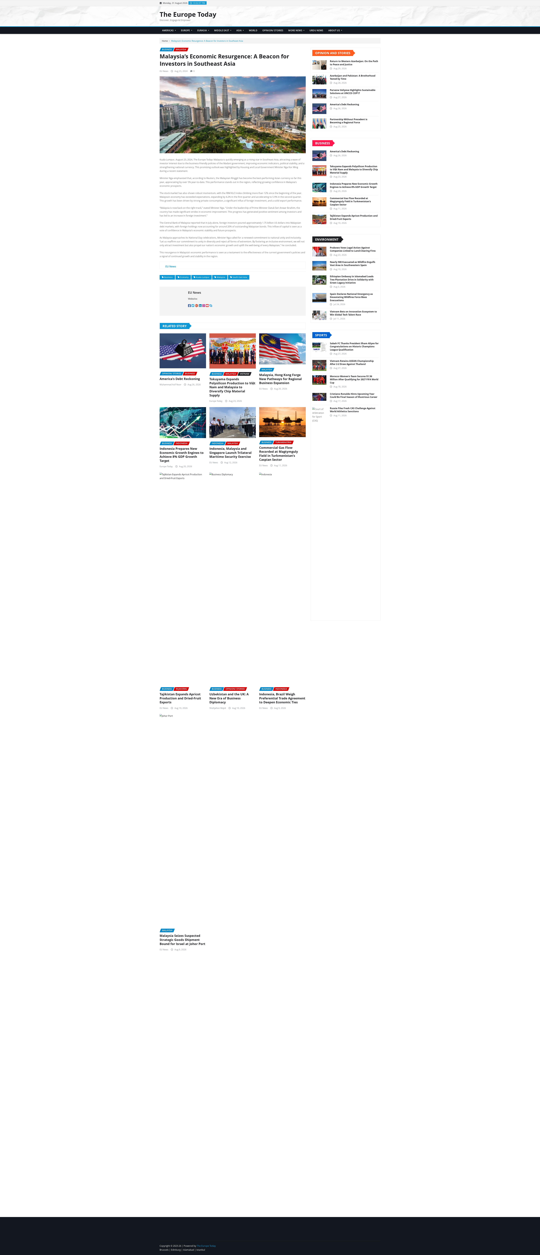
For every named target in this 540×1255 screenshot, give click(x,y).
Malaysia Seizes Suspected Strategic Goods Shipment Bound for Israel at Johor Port (182, 939)
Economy (184, 277)
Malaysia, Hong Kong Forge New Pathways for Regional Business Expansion (280, 379)
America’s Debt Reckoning (180, 379)
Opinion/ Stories (272, 30)
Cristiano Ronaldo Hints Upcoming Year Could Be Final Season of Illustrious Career (353, 395)
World (253, 30)
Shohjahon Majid (217, 708)
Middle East (222, 30)
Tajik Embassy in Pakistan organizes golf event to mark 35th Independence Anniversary (354, 1194)
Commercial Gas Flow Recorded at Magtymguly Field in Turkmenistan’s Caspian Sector (278, 453)
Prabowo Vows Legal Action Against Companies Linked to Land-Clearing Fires (353, 249)
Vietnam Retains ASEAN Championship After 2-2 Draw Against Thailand (352, 362)
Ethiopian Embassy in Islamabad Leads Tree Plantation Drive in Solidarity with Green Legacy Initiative (352, 279)
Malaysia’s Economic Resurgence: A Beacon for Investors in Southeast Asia (207, 40)
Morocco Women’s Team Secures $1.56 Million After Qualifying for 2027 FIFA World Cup (354, 379)
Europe (186, 30)
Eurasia (202, 30)
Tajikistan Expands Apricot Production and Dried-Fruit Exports (180, 698)
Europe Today (215, 401)
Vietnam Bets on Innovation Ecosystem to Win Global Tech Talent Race (353, 313)
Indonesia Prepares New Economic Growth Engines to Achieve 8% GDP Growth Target (182, 454)
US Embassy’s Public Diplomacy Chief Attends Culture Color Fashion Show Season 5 (240, 1012)
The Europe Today (188, 14)
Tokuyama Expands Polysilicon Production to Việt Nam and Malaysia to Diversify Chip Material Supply (232, 387)
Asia (239, 30)
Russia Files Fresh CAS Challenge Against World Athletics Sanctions (352, 410)
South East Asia (240, 277)
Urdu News (316, 30)
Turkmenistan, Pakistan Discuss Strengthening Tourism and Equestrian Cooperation (296, 1198)
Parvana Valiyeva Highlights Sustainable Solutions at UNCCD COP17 (352, 92)
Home (165, 40)
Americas (168, 30)
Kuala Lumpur (202, 277)
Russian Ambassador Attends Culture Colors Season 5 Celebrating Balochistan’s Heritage (182, 1196)
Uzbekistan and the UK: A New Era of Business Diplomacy (229, 698)
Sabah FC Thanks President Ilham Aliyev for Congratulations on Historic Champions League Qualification (354, 346)
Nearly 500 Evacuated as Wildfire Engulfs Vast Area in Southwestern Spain (352, 263)
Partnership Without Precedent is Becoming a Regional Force (348, 121)
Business (168, 277)
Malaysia (221, 277)
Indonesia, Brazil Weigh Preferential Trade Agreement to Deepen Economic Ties (282, 698)
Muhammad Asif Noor (170, 384)
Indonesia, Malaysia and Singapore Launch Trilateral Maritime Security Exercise (230, 452)
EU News (164, 71)
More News (295, 30)
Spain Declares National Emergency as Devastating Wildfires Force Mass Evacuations (351, 297)
